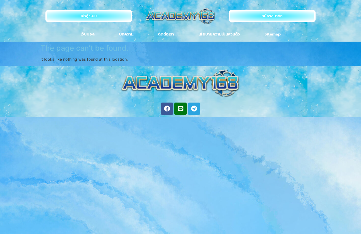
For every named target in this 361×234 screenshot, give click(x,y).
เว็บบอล (88, 34)
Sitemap (272, 34)
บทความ (126, 34)
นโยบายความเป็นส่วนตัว (219, 34)
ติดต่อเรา (166, 34)
